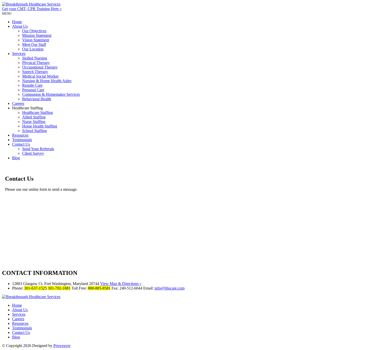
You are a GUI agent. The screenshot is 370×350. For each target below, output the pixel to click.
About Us (20, 26)
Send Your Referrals (38, 149)
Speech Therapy (35, 72)
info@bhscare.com (169, 288)
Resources (20, 135)
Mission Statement (36, 35)
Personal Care (33, 90)
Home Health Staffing (39, 126)
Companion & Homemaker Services (51, 94)
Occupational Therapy (40, 67)
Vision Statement (35, 40)
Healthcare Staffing (37, 112)
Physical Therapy (36, 62)
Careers (18, 103)
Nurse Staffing (33, 121)
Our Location (33, 49)
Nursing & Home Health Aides (46, 81)
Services (18, 53)
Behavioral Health (36, 99)
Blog (16, 158)
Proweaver (61, 345)
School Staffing (34, 131)
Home (17, 22)
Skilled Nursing (34, 58)
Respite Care (32, 85)
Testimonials (22, 140)
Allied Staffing (34, 117)
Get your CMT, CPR (32, 9)
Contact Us (21, 144)
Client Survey (33, 153)
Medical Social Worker (40, 76)
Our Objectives (34, 31)
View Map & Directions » (120, 283)
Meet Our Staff (34, 44)
